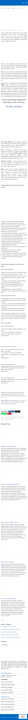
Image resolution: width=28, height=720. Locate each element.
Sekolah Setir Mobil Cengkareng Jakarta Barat (11, 629)
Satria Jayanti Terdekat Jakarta (9, 522)
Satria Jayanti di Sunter (7, 562)
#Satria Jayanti (9, 419)
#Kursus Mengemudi (10, 418)
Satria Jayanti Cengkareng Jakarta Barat (9, 634)
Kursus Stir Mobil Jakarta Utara (8, 403)
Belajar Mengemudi (10, 30)
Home (2, 8)
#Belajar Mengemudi (10, 416)
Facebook (12, 411)
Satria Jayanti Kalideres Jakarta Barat (9, 632)
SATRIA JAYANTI (14, 106)
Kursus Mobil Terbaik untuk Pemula (8, 626)
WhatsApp (4, 413)
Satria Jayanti (7, 8)
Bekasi (13, 8)
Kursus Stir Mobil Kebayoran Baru (10, 484)
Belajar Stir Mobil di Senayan (9, 446)
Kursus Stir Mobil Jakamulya (8, 598)
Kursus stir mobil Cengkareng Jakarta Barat (10, 637)
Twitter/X (18, 411)
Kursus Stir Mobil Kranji (14, 34)
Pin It (10, 413)
